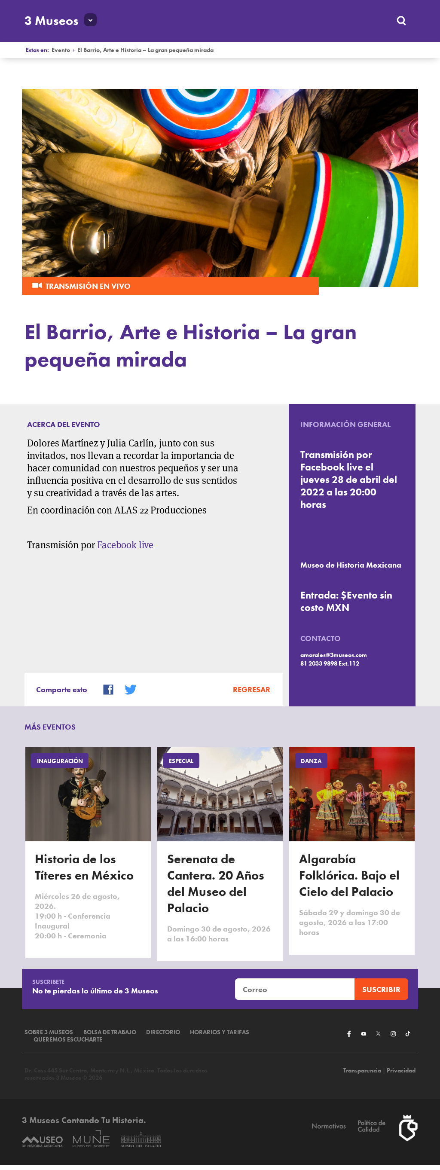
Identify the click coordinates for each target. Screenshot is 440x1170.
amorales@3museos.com (333, 655)
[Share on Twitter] (126, 688)
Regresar (251, 689)
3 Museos (51, 20)
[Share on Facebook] (104, 688)
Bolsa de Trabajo (109, 1032)
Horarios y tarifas (219, 1032)
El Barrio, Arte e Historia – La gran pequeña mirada (145, 50)
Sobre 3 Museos (48, 1032)
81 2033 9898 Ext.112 (329, 663)
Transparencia (362, 1070)
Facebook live (125, 545)
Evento (61, 50)
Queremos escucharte (68, 1039)
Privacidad (401, 1070)
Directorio (163, 1032)
